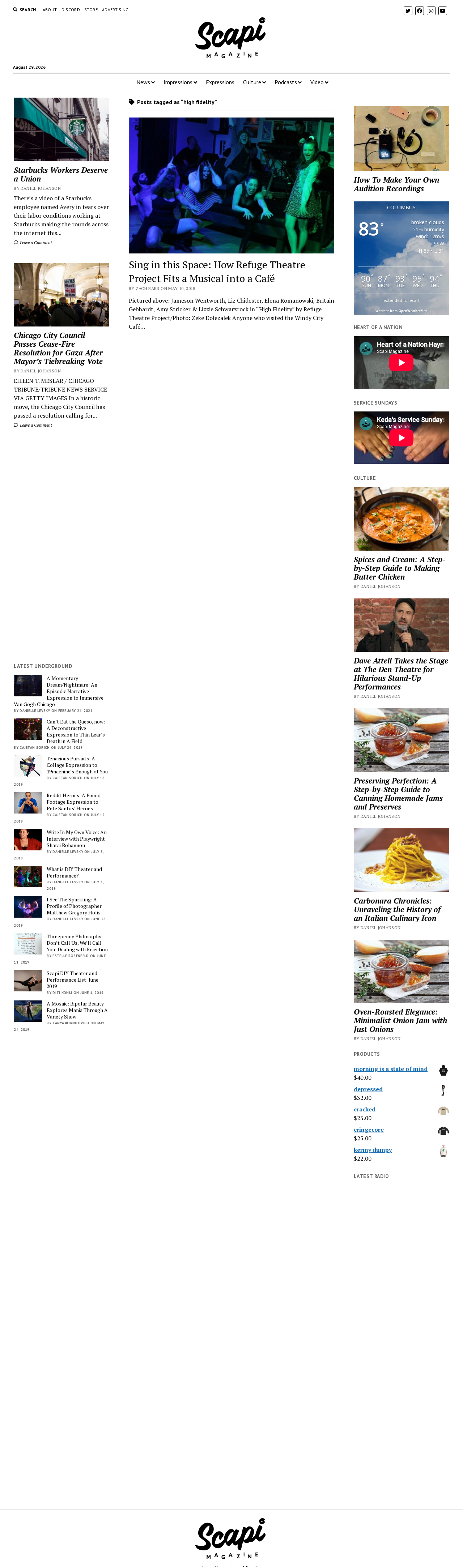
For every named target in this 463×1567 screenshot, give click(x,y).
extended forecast (401, 300)
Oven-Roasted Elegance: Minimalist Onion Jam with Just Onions (400, 1020)
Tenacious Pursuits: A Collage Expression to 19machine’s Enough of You (77, 765)
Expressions (220, 82)
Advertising (115, 9)
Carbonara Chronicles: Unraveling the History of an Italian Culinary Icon (397, 909)
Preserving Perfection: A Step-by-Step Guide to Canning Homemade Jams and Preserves (398, 793)
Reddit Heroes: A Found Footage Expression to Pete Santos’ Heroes (74, 802)
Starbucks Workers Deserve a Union (61, 174)
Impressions (177, 82)
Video (317, 82)
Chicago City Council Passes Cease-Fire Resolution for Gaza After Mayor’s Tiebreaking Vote (58, 348)
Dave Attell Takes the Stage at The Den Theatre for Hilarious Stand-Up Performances (401, 673)
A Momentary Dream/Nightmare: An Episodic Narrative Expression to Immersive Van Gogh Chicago (58, 691)
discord (70, 9)
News (143, 82)
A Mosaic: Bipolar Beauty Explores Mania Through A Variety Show (77, 1010)
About (50, 9)
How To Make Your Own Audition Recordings (396, 184)
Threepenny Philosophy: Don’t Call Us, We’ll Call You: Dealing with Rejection (77, 943)
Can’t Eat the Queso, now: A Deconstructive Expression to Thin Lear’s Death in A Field (76, 731)
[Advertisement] (61, 545)
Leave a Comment (35, 242)
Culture (252, 82)
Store (91, 9)
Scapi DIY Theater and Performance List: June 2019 (72, 980)
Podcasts (286, 82)
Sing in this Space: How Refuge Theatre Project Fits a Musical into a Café (217, 271)
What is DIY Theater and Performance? (74, 872)
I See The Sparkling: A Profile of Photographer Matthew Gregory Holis (74, 906)
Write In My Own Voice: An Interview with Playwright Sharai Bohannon (77, 839)
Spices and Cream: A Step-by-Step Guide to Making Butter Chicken (400, 568)
